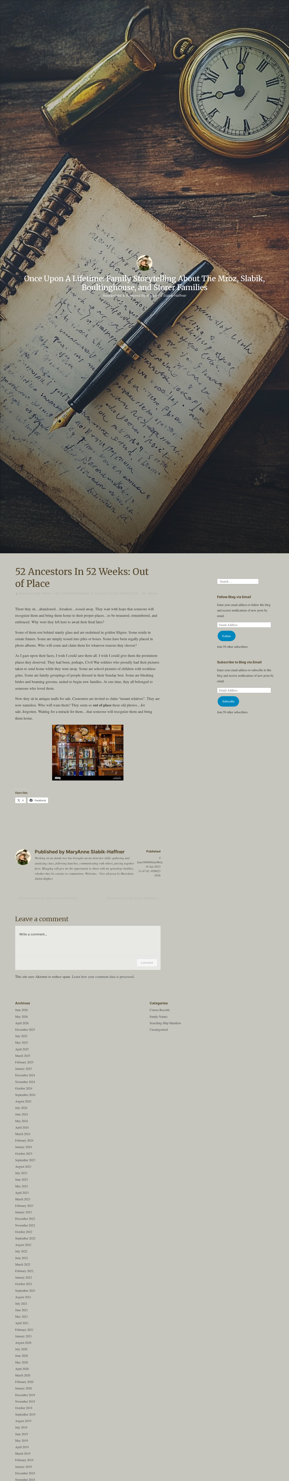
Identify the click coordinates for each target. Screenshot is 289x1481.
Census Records (160, 1010)
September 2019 (25, 1414)
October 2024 (23, 1088)
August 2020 (23, 1342)
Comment (147, 962)
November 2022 (25, 1225)
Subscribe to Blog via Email (239, 662)
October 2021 (23, 1284)
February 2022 (24, 1271)
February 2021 (24, 1329)
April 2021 (22, 1323)
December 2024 (25, 1075)
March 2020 (22, 1375)
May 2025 (21, 1042)
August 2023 (23, 1166)
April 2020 (22, 1369)
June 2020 (21, 1355)
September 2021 (25, 1290)
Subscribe (228, 701)
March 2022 (22, 1264)
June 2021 (21, 1310)
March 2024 (22, 1134)
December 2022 (25, 1218)
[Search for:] (238, 581)
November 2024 (25, 1082)
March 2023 (22, 1199)
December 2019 (25, 1395)
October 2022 (23, 1232)
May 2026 (21, 1016)
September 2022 (25, 1238)
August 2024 (23, 1101)
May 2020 (21, 1362)
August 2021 (23, 1297)
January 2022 (23, 1277)
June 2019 (21, 1434)
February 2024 (24, 1140)
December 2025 (25, 1029)
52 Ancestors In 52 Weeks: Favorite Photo (45, 899)
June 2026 (21, 1010)
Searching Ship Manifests (165, 1023)
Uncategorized (159, 1029)
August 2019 (23, 1421)
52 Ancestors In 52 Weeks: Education (132, 899)
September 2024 (25, 1095)
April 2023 (22, 1192)
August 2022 (23, 1245)
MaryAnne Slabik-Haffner (35, 593)
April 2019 (22, 1447)
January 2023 (23, 1212)
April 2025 (22, 1049)
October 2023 (23, 1153)
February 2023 (24, 1205)
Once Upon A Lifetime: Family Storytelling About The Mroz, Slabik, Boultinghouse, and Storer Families (144, 283)
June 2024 (21, 1114)
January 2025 (23, 1068)
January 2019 (23, 1466)
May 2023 (21, 1186)
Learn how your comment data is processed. (103, 976)
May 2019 (21, 1440)
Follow (226, 636)
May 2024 (21, 1121)
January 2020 (23, 1388)
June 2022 (21, 1258)
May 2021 (21, 1316)
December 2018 (25, 1473)
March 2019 (22, 1453)
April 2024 (22, 1127)
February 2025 (24, 1062)
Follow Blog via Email (234, 597)
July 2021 (21, 1303)
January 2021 (23, 1336)
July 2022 (21, 1251)
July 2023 (21, 1173)
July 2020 (21, 1349)
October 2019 (23, 1408)
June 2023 (21, 1179)
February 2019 (24, 1460)
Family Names (159, 1016)
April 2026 (22, 1023)
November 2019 (25, 1401)
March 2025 (22, 1056)
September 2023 (25, 1160)
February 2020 (24, 1382)
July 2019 (21, 1427)
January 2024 (23, 1147)
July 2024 (21, 1108)
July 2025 (21, 1036)
